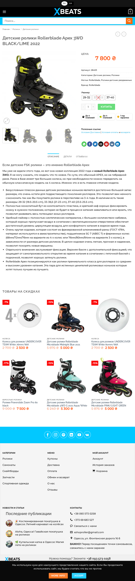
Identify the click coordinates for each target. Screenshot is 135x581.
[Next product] (117, 34)
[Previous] (8, 87)
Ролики (16, 29)
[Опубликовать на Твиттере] (95, 144)
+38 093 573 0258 (99, 558)
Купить (106, 106)
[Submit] (129, 21)
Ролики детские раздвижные (116, 80)
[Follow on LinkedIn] (71, 434)
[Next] (71, 87)
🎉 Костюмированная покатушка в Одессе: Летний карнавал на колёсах (39, 523)
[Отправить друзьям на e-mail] (100, 144)
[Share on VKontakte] (112, 144)
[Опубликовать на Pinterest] (106, 144)
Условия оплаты (110, 132)
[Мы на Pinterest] (63, 434)
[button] (4, 12)
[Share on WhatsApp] (84, 144)
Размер (85, 93)
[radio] (86, 97)
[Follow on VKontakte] (87, 434)
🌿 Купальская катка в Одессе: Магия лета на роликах (39, 544)
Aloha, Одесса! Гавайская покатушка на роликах (39, 533)
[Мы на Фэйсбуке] (47, 434)
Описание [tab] (53, 156)
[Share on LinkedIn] (117, 144)
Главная (6, 29)
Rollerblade (94, 80)
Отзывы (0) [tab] (81, 156)
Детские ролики (31, 29)
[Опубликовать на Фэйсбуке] (89, 144)
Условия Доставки (90, 132)
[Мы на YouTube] (79, 434)
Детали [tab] (68, 156)
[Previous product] (124, 34)
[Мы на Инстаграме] (55, 434)
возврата (125, 132)
